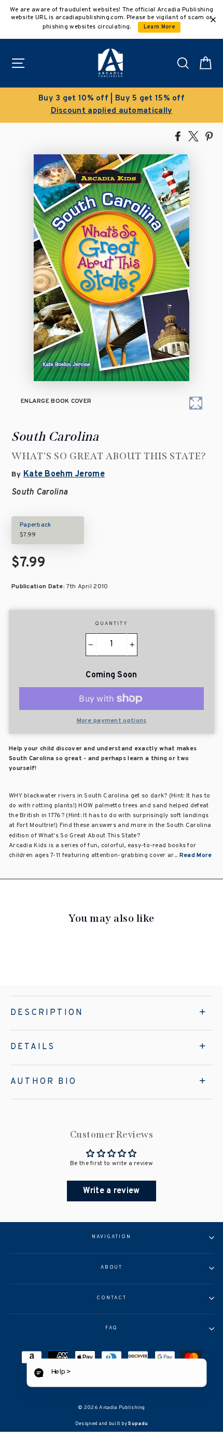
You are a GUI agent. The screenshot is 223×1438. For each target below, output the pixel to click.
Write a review (111, 1191)
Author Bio (43, 1082)
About (112, 1268)
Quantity (111, 624)
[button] (116, 1373)
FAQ (111, 1328)
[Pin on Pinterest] (209, 135)
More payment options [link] (112, 721)
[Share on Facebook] (178, 135)
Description (46, 1013)
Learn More (159, 27)
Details (32, 1047)
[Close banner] (213, 19)
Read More (195, 855)
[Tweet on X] (193, 135)
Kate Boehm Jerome (64, 474)
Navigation (111, 1237)
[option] (111, 105)
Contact (111, 1298)
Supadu (138, 1423)
